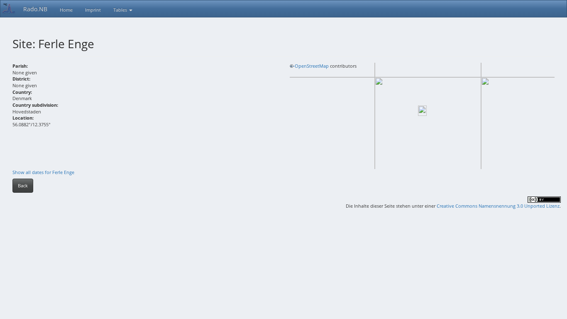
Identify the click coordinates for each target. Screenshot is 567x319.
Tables (120, 10)
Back (23, 185)
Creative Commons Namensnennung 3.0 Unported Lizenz (498, 206)
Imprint (93, 10)
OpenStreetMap (312, 66)
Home (66, 10)
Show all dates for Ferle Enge (43, 172)
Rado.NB (35, 9)
